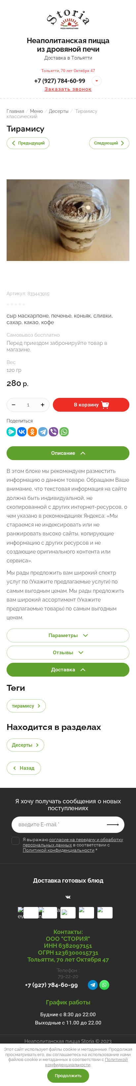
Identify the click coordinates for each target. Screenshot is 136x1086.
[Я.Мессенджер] (11, 431)
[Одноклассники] (32, 431)
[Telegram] (43, 431)
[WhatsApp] (64, 431)
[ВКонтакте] (21, 431)
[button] (97, 81)
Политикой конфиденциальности (58, 850)
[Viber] (53, 431)
